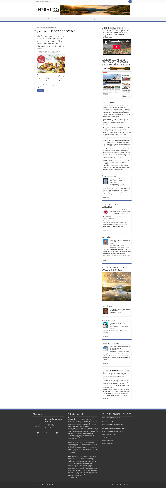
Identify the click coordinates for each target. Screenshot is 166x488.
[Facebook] (115, 2)
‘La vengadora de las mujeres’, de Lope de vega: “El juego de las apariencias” (119, 180)
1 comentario (124, 326)
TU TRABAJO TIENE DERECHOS (111, 206)
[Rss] (113, 2)
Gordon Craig (121, 186)
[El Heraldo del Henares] (47, 9)
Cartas (117, 19)
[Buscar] (130, 1)
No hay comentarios (119, 216)
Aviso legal (105, 437)
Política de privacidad (108, 440)
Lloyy (119, 312)
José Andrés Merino (123, 247)
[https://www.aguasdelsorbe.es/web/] (95, 10)
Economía (102, 19)
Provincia (46, 19)
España (82, 19)
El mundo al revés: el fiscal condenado (120, 309)
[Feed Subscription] (97, 31)
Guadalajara (38, 19)
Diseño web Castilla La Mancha (123, 485)
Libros (51, 52)
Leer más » (40, 90)
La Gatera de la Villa (123, 351)
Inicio (37, 27)
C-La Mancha (66, 19)
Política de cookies (107, 443)
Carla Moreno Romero (43, 51)
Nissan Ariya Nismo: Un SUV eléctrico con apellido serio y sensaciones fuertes (120, 241)
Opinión (95, 19)
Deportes (111, 19)
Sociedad (74, 19)
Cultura (88, 19)
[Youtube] (118, 2)
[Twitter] (116, 2)
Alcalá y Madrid (56, 19)
